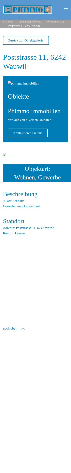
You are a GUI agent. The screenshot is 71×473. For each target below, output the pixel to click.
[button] (66, 10)
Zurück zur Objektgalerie (26, 40)
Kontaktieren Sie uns (27, 133)
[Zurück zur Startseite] (27, 10)
